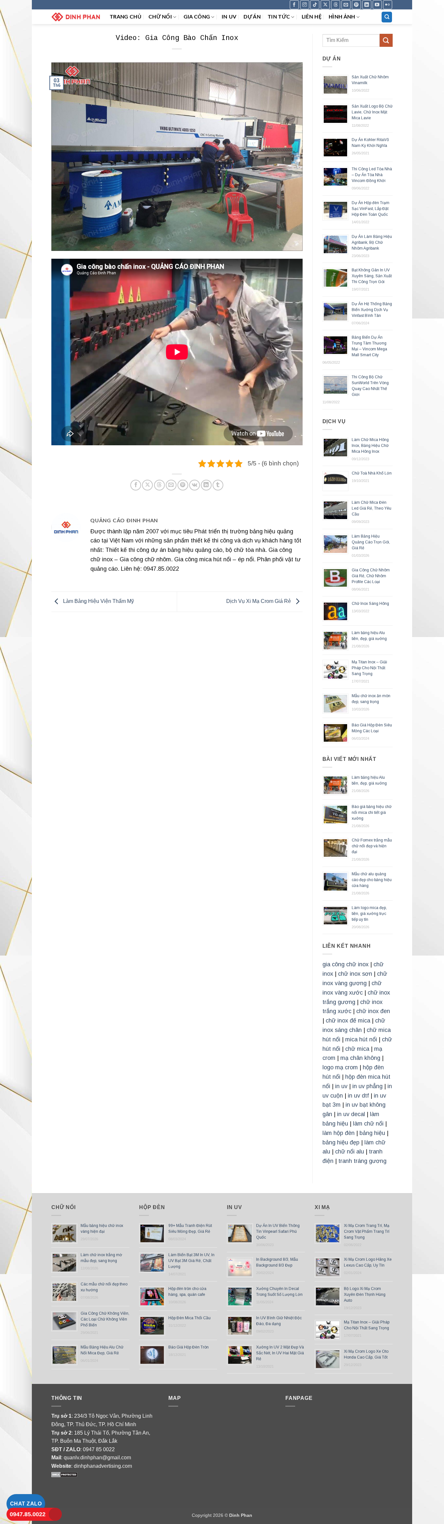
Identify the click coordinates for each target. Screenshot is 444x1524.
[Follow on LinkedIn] (367, 4)
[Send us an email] (346, 4)
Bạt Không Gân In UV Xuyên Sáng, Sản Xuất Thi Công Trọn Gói (372, 276)
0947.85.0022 (28, 1514)
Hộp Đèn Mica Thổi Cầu (189, 1318)
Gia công (197, 17)
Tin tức (279, 17)
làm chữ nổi (368, 1123)
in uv (341, 1086)
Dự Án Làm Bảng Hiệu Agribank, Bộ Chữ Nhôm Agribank (372, 242)
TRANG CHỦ (125, 17)
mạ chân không (360, 1058)
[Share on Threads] (159, 485)
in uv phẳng (367, 1086)
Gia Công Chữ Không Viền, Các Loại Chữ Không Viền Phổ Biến (105, 1319)
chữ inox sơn (355, 973)
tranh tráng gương (362, 1161)
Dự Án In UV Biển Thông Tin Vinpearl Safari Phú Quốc (278, 1231)
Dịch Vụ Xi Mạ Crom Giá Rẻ (259, 601)
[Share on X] (147, 485)
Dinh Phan (240, 1515)
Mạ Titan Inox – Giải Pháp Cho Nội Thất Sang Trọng (369, 668)
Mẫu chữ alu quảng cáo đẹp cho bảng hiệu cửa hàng (372, 880)
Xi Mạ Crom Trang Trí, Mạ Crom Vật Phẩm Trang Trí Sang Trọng (366, 1231)
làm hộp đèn (338, 1133)
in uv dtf (358, 1095)
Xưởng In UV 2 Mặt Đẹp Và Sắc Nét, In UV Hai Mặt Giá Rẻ (280, 1353)
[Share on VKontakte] (194, 485)
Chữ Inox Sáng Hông (370, 603)
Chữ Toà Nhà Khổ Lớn (372, 473)
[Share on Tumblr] (218, 485)
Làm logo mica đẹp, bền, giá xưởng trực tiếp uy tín (369, 913)
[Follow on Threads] (335, 4)
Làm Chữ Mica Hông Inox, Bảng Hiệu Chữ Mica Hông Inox (370, 445)
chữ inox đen (373, 1011)
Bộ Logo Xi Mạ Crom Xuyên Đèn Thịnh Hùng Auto (364, 1294)
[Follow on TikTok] (315, 4)
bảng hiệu (372, 1133)
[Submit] (386, 40)
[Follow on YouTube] (377, 4)
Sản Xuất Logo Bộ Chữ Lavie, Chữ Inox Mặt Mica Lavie (372, 112)
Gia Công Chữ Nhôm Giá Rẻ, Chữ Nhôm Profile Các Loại (371, 576)
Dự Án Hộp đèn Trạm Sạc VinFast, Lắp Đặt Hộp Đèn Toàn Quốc (370, 209)
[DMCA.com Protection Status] (64, 1474)
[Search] (387, 17)
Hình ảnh (342, 17)
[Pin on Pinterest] (182, 485)
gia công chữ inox (345, 964)
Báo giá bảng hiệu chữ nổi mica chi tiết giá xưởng (372, 812)
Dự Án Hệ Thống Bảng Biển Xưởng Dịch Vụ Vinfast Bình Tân (372, 310)
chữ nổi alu (349, 1151)
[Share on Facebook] (135, 485)
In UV (229, 17)
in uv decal (351, 1114)
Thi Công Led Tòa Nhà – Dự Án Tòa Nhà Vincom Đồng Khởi (372, 175)
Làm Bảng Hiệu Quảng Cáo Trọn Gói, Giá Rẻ (371, 542)
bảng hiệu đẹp (340, 1142)
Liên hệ (311, 17)
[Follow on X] (325, 4)
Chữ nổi (160, 17)
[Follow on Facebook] (294, 4)
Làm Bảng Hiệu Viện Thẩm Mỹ (98, 601)
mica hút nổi (361, 1039)
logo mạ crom (340, 1067)
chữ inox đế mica (348, 1020)
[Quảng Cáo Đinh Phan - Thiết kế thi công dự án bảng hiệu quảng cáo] (75, 17)
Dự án (252, 17)
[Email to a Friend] (171, 485)
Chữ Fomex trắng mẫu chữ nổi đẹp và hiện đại (372, 846)
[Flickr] (387, 4)
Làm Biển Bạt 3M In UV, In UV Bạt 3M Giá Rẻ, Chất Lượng (191, 1261)
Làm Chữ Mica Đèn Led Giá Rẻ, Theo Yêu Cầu (371, 508)
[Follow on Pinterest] (356, 4)
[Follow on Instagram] (304, 4)
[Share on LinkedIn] (206, 485)
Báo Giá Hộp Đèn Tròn (188, 1347)
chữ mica (357, 1049)
